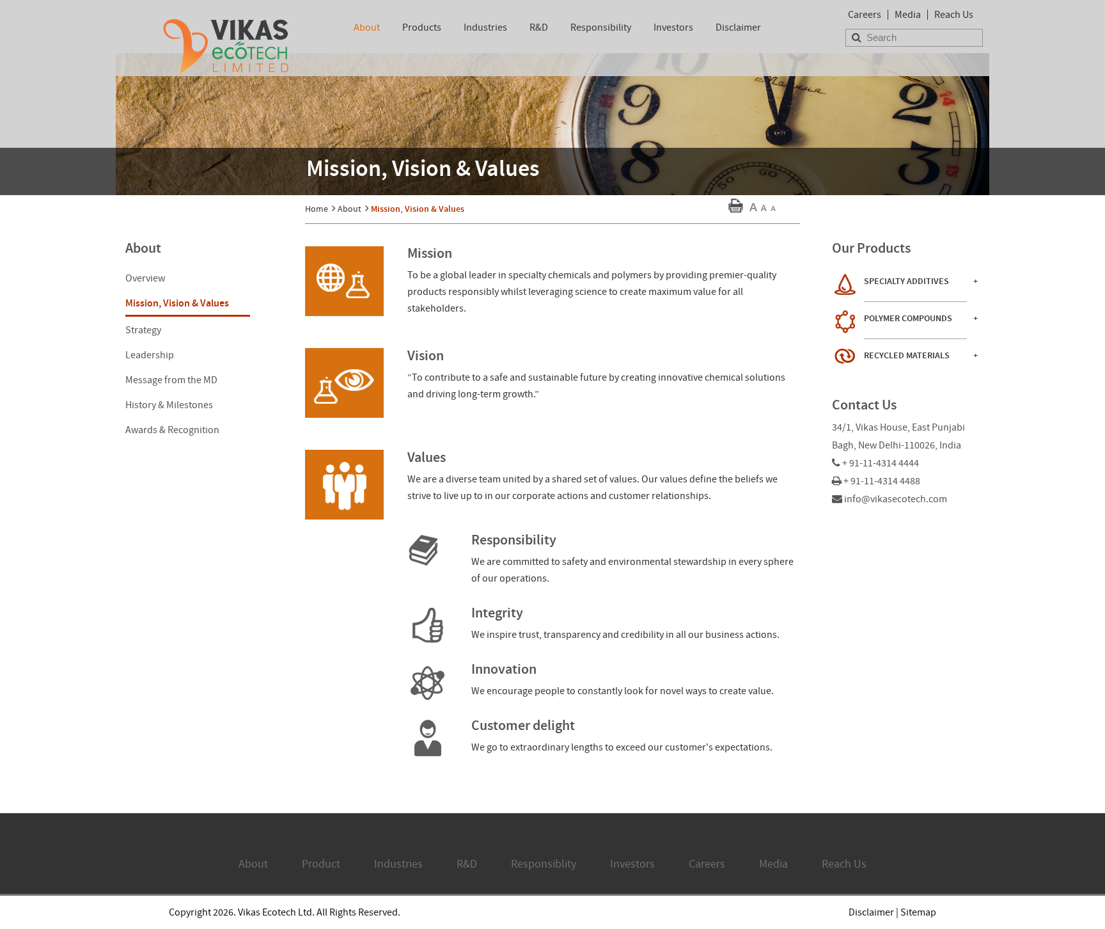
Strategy (143, 330)
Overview (145, 278)
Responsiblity (543, 864)
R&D (538, 27)
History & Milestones (169, 405)
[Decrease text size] (773, 210)
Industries (485, 27)
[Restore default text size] (763, 210)
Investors (673, 27)
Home (316, 208)
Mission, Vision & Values (177, 303)
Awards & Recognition (172, 430)
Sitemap (918, 912)
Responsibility (600, 27)
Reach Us (953, 15)
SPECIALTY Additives (906, 281)
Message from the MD (171, 380)
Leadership (149, 355)
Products (421, 27)
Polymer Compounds (908, 318)
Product (321, 864)
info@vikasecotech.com (895, 499)
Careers (864, 15)
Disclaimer (738, 27)
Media (908, 15)
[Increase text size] (753, 210)
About (367, 27)
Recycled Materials (907, 355)
